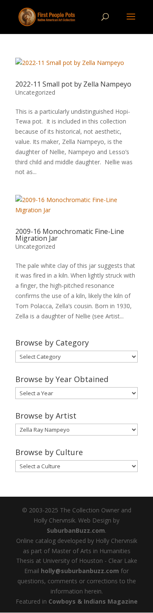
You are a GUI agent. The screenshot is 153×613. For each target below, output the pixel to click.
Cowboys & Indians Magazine (93, 601)
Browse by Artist (45, 416)
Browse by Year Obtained (61, 379)
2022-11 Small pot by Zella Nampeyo (73, 84)
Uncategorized (35, 92)
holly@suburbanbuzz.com (80, 571)
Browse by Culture (49, 452)
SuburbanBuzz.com (76, 530)
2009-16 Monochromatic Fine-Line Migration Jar (69, 235)
